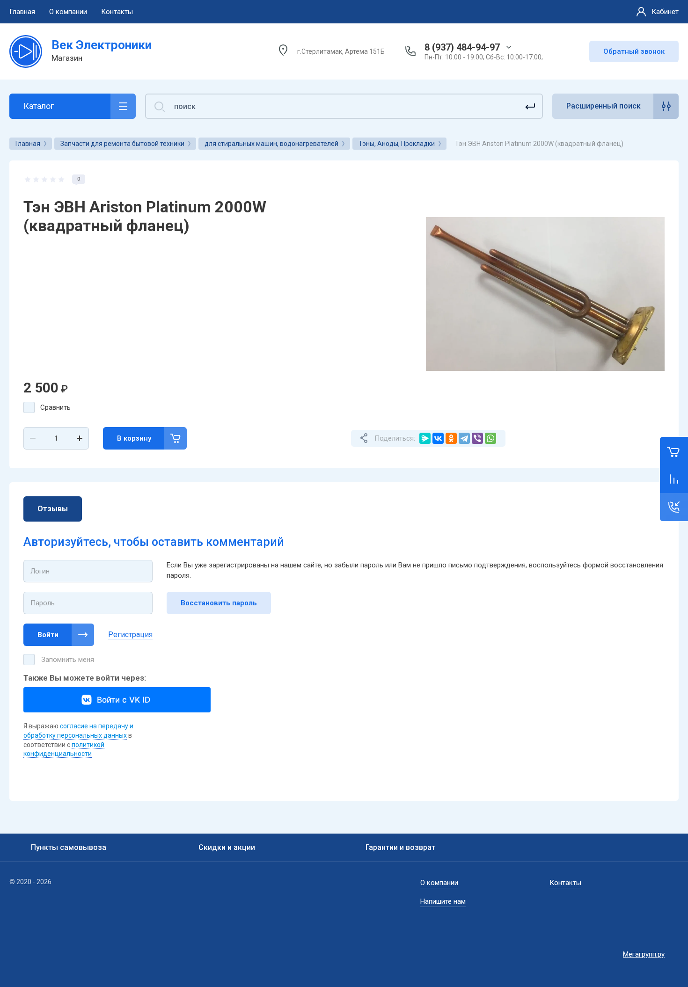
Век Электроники (101, 45)
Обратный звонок (634, 51)
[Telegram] (464, 438)
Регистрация (130, 634)
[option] (545, 293)
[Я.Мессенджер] (425, 438)
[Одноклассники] (451, 438)
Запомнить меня (67, 659)
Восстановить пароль (219, 603)
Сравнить (55, 407)
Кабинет (665, 11)
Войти (48, 635)
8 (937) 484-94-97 (462, 47)
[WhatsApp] (490, 438)
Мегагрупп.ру (644, 954)
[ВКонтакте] (438, 438)
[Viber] (477, 438)
